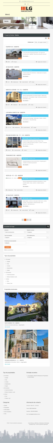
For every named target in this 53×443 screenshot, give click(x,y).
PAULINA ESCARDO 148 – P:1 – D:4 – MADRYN (18, 135)
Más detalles (25, 56)
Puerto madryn (7, 409)
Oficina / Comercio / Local (12, 276)
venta (5, 413)
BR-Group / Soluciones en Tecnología (42, 423)
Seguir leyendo (21, 324)
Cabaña (8, 261)
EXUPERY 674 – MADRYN (12, 46)
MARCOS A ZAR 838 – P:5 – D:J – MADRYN (17, 89)
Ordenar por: (31, 42)
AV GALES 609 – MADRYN (12, 195)
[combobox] (41, 42)
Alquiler (5, 405)
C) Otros (7, 279)
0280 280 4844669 (34, 411)
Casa (8, 263)
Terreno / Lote (9, 283)
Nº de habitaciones (31, 235)
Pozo (8, 281)
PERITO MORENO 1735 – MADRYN (12, 323)
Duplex (8, 270)
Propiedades (6, 407)
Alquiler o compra (30, 230)
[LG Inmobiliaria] (26, 9)
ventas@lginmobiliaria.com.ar (27, 1)
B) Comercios (8, 272)
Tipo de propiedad (8, 235)
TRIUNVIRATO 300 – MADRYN (13, 155)
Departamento (9, 268)
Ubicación (6, 230)
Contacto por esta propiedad (10, 240)
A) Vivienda (8, 259)
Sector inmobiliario (7, 411)
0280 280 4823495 (32, 408)
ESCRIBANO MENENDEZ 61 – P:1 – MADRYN (14, 360)
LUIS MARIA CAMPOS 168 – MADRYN (15, 112)
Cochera (8, 265)
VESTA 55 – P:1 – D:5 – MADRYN (14, 175)
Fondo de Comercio (11, 274)
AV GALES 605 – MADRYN (12, 67)
